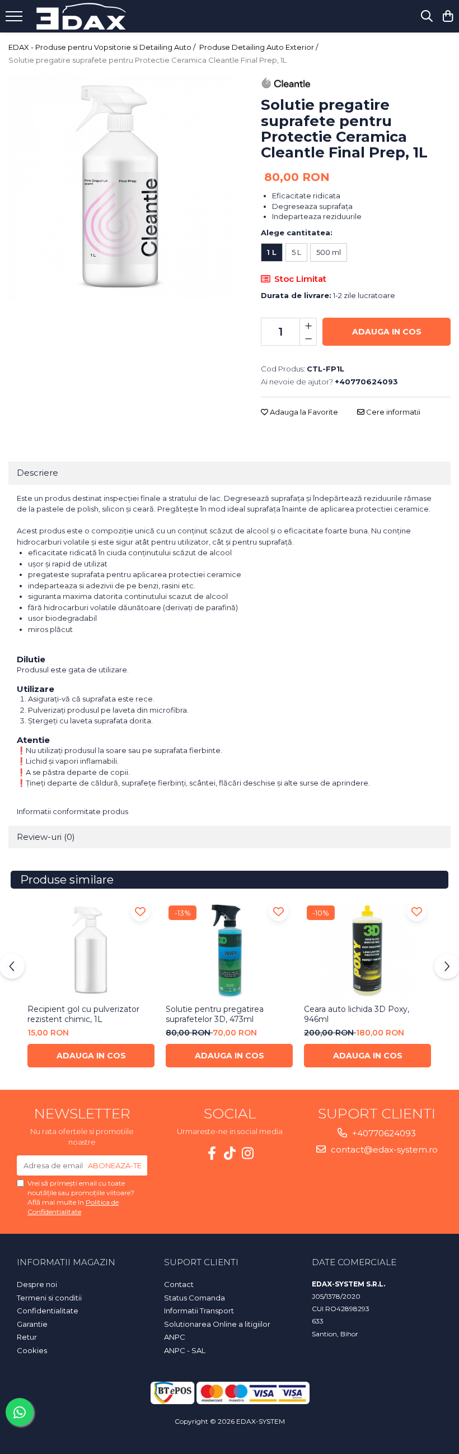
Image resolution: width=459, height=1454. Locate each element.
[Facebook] (211, 1153)
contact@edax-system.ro (383, 1149)
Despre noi (37, 1284)
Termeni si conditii (49, 1297)
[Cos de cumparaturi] (447, 16)
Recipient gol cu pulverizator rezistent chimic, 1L (83, 1014)
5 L (296, 252)
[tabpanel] (120, 187)
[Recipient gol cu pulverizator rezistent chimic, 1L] (90, 950)
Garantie (32, 1324)
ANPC (174, 1336)
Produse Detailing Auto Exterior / (259, 47)
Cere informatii (392, 411)
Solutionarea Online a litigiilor (217, 1324)
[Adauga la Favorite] (140, 911)
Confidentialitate (47, 1310)
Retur (27, 1336)
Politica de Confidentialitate (73, 1207)
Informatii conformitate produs (72, 811)
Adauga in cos (386, 332)
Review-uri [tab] (46, 836)
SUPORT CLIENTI (201, 1262)
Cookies (32, 1350)
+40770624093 (383, 1133)
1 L (272, 252)
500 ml (328, 252)
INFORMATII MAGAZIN (66, 1262)
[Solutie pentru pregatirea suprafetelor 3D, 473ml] (229, 950)
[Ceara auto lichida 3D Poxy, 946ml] (367, 950)
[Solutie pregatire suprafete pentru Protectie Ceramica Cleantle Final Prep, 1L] (120, 187)
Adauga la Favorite (303, 411)
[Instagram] (247, 1153)
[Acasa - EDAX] (81, 16)
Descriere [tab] (37, 472)
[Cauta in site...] (427, 16)
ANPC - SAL (184, 1350)
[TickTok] (229, 1153)
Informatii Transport (199, 1310)
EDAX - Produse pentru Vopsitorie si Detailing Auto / (102, 47)
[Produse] (15, 19)
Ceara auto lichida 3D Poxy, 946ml (356, 1014)
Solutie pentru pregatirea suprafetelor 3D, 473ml (215, 1014)
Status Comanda (194, 1297)
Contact (179, 1284)
